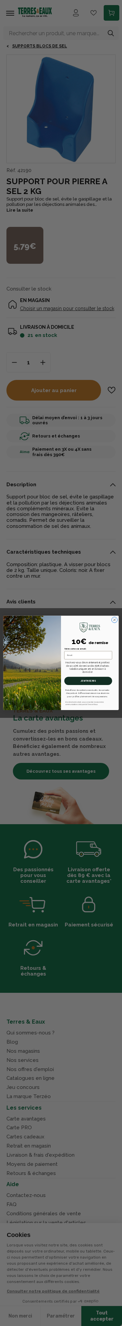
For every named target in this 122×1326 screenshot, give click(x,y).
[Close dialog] (114, 620)
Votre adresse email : (75, 649)
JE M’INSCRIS (88, 681)
